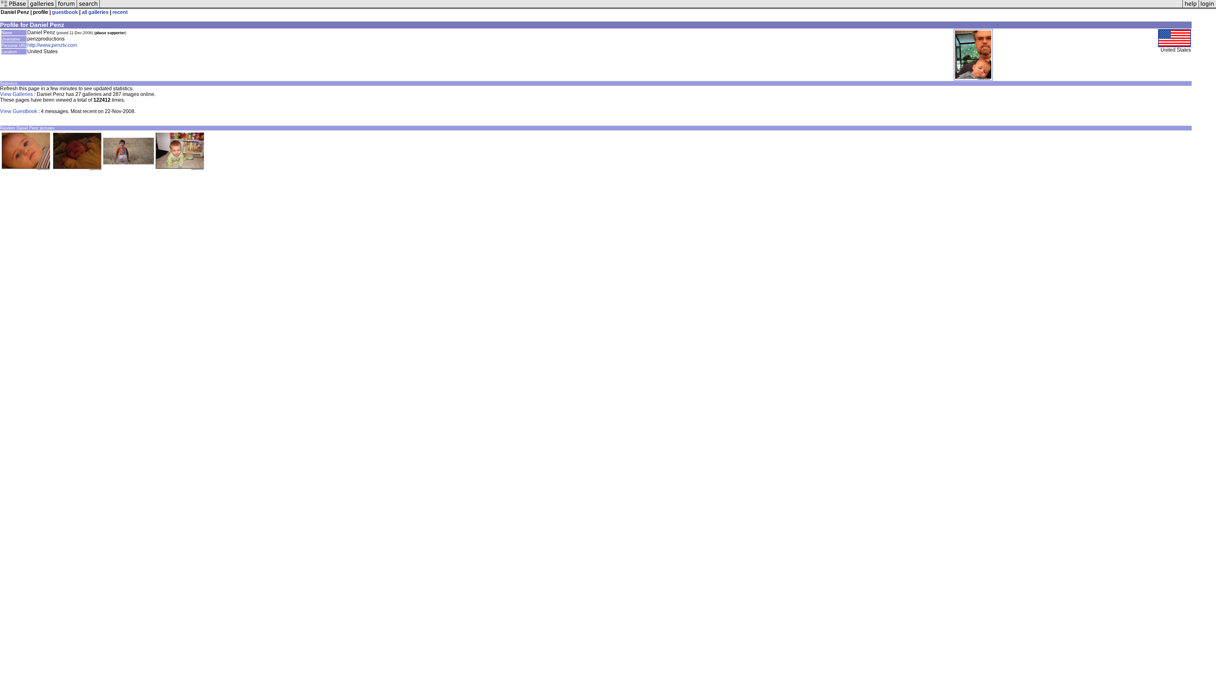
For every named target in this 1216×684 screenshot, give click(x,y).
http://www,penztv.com (52, 45)
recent (120, 12)
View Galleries (16, 94)
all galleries (95, 12)
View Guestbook (18, 111)
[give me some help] (1190, 7)
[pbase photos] (14, 7)
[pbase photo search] (88, 7)
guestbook (65, 12)
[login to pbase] (1207, 7)
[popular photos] (641, 7)
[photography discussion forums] (66, 7)
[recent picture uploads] (42, 7)
